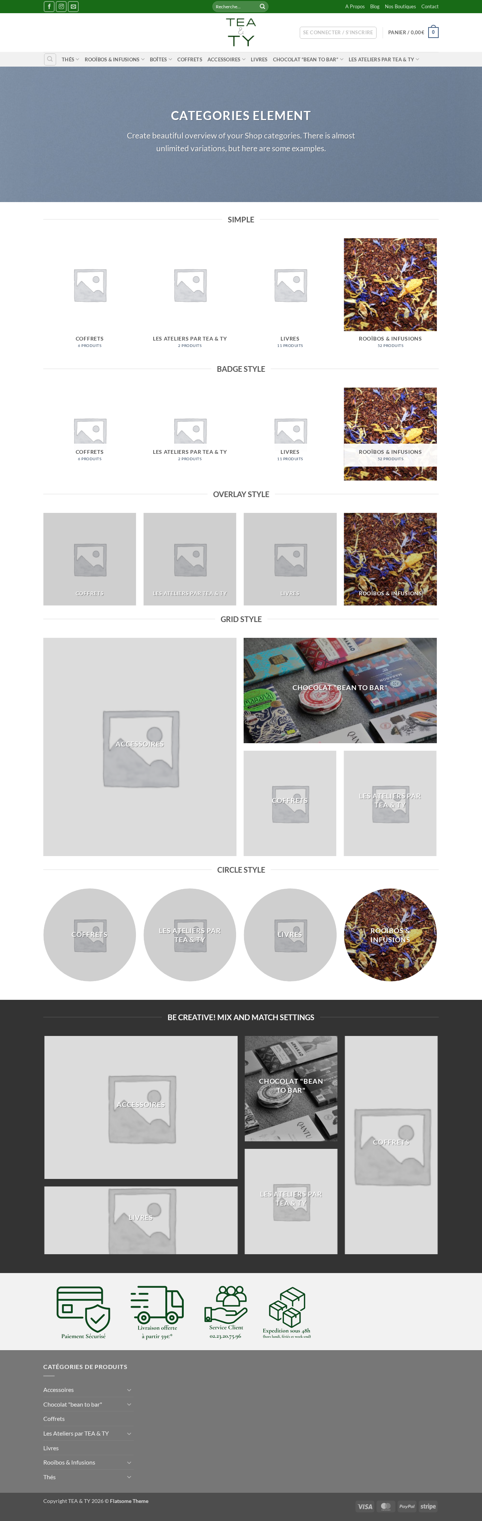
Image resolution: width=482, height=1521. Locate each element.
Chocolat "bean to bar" (72, 1404)
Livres (259, 59)
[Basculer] (129, 1389)
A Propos (355, 6)
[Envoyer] (262, 6)
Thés (68, 59)
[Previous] (43, 299)
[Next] (436, 299)
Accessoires (224, 59)
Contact (430, 6)
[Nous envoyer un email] (73, 6)
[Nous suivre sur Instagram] (61, 6)
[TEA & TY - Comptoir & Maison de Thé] (241, 32)
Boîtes (158, 59)
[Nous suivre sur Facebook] (49, 6)
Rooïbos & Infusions (112, 59)
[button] (338, 33)
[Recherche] (50, 59)
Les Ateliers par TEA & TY (381, 59)
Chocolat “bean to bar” (306, 59)
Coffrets (189, 59)
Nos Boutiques (400, 6)
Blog (375, 6)
